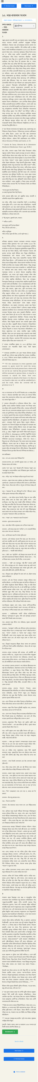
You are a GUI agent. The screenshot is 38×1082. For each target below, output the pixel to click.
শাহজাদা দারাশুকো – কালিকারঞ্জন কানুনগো (13, 20)
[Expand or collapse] (34, 25)
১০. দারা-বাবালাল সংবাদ (28, 20)
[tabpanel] (19, 528)
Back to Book (19, 1041)
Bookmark (9, 1032)
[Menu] (2, 1)
